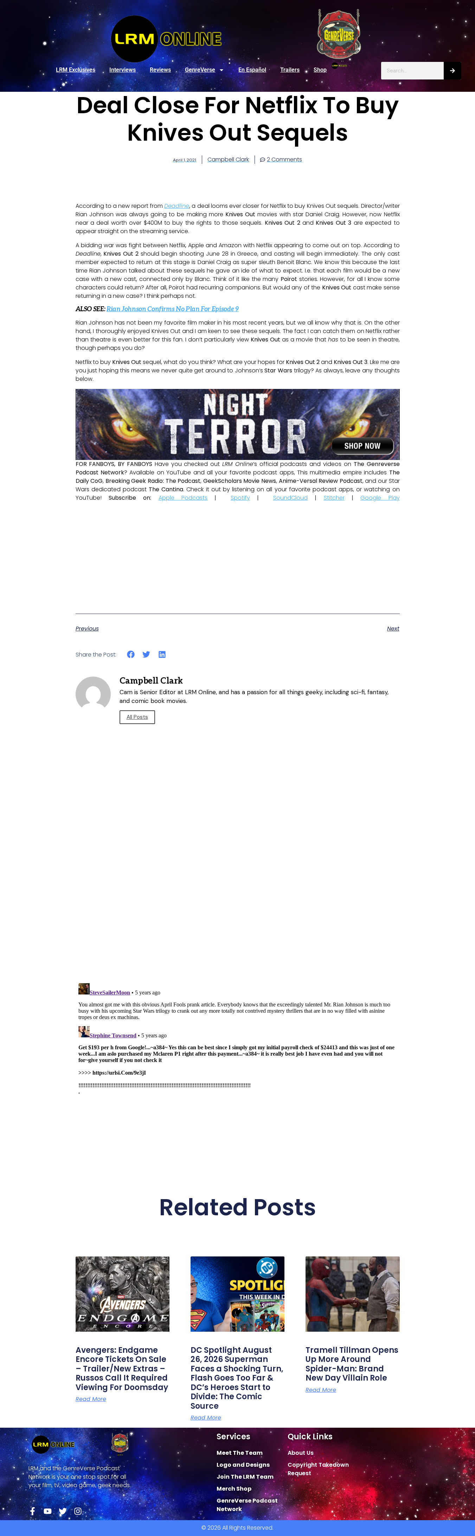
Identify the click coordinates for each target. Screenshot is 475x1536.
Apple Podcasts (183, 498)
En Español (252, 69)
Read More (91, 1399)
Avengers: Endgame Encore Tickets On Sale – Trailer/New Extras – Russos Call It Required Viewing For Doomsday (122, 1369)
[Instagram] (78, 1511)
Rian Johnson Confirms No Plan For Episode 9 (173, 309)
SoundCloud (290, 498)
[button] (131, 655)
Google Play (379, 498)
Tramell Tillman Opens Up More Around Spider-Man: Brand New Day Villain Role (352, 1364)
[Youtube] (48, 1511)
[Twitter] (63, 1511)
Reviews (160, 69)
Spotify (240, 498)
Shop (320, 69)
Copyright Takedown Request (318, 1469)
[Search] (452, 70)
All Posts (137, 717)
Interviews (122, 69)
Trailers (290, 69)
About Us (301, 1453)
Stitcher (334, 498)
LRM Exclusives (75, 69)
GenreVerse (200, 69)
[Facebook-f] (32, 1511)
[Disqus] (238, 877)
